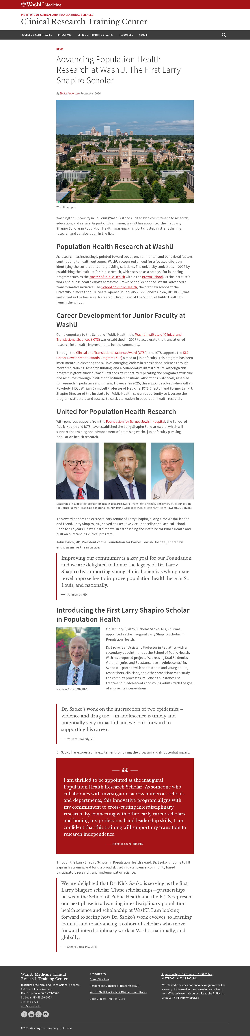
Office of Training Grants (95, 34)
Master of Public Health (107, 277)
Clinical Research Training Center (84, 21)
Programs (64, 34)
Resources (126, 34)
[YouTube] (45, 1014)
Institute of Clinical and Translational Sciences (57, 14)
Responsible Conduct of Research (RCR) (114, 985)
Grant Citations (99, 979)
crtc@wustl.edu (30, 1006)
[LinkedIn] (31, 1014)
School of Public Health (119, 287)
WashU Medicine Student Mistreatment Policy (118, 992)
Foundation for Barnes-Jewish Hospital (135, 421)
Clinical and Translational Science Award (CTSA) (112, 352)
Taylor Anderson (69, 93)
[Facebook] (24, 1014)
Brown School (152, 277)
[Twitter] (38, 1014)
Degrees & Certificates (36, 34)
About (143, 34)
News (60, 49)
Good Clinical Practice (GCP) (107, 998)
